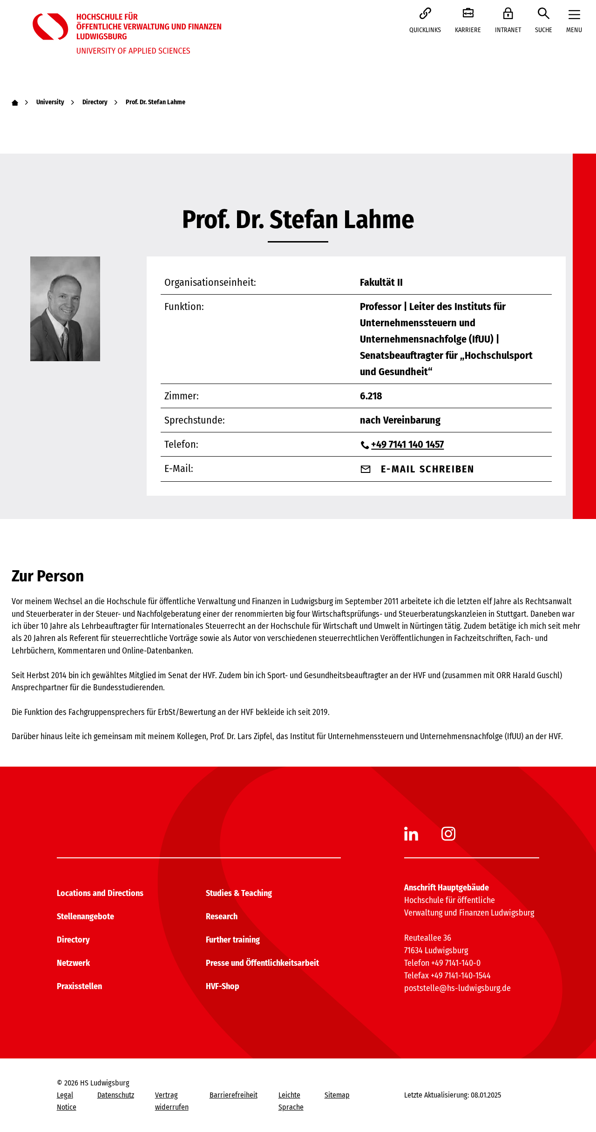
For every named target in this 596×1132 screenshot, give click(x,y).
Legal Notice (66, 1101)
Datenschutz (115, 1095)
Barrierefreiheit (233, 1095)
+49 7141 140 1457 (407, 444)
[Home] (15, 102)
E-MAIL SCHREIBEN (427, 469)
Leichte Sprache (291, 1101)
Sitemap (337, 1095)
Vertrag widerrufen (172, 1101)
